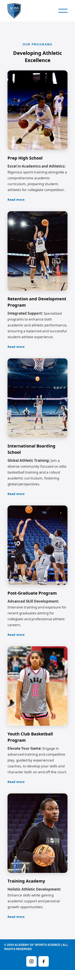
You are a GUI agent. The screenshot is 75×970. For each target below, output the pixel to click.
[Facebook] (43, 961)
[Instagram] (31, 961)
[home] (16, 10)
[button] (63, 10)
